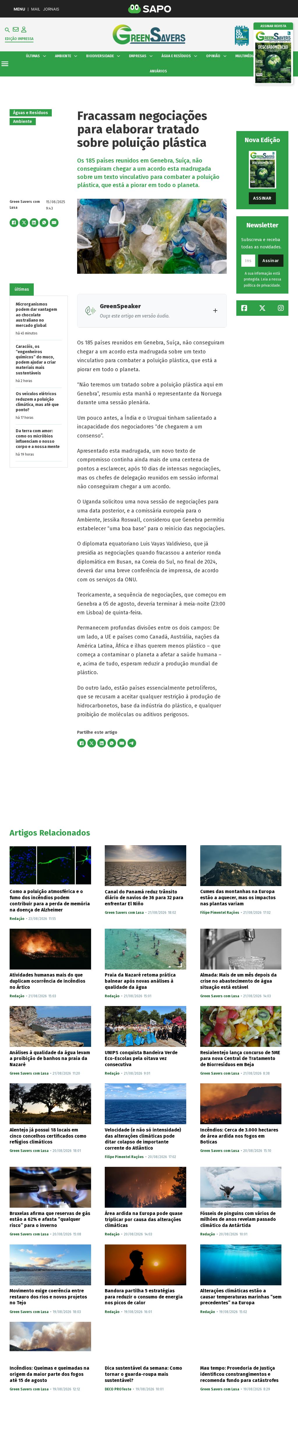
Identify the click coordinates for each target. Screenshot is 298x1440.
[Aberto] (4, 63)
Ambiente (22, 121)
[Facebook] (14, 222)
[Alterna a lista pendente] (44, 56)
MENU (19, 9)
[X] (23, 222)
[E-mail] (54, 222)
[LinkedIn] (34, 222)
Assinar (262, 198)
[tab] (22, 289)
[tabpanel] (39, 381)
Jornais (51, 9)
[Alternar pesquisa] (7, 30)
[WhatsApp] (44, 222)
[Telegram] (131, 743)
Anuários (158, 71)
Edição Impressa (19, 39)
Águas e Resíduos (30, 112)
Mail (35, 9)
